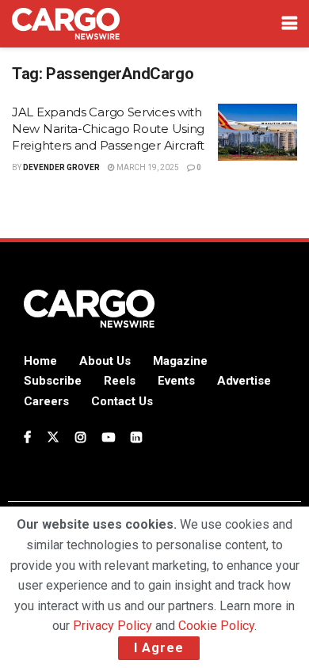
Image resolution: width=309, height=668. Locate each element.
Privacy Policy (112, 625)
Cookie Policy (216, 625)
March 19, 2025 (147, 167)
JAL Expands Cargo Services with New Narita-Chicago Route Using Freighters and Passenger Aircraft (108, 128)
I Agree (159, 647)
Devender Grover (61, 167)
